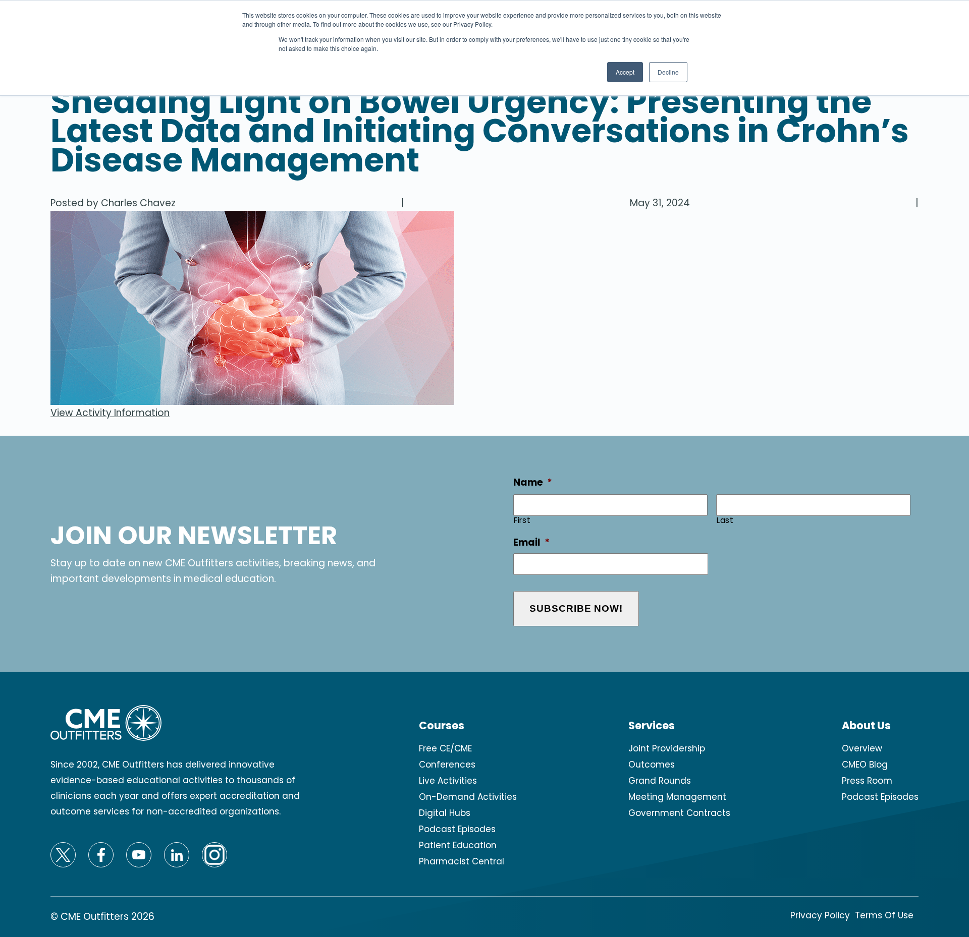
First (522, 520)
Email (531, 543)
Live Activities (448, 781)
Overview (862, 748)
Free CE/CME (445, 748)
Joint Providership (666, 748)
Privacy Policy (820, 915)
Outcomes (651, 764)
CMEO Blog (865, 764)
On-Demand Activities (468, 797)
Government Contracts (679, 813)
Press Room (867, 781)
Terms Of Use (884, 915)
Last (725, 520)
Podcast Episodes (457, 829)
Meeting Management (677, 797)
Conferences (447, 764)
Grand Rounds (659, 781)
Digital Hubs (444, 813)
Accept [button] (625, 72)
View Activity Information (110, 413)
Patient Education (458, 845)
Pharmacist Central (461, 861)
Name (532, 483)
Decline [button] (668, 72)
